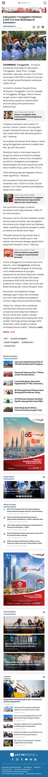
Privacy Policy (7, 769)
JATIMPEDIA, (9, 65)
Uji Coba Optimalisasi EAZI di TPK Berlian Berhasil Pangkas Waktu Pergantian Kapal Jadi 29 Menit (29, 365)
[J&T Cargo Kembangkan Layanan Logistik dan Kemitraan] (8, 743)
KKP (6, 339)
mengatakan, (24, 265)
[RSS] (35, 759)
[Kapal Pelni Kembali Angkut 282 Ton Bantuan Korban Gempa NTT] (24, 689)
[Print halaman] (43, 27)
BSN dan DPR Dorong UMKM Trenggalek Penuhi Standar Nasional (26, 254)
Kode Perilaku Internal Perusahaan (15, 771)
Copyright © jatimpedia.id (11, 767)
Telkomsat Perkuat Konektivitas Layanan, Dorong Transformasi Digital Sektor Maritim (27, 708)
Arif (13, 332)
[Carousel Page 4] (25, 496)
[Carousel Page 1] (17, 496)
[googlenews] (30, 759)
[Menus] (3, 2)
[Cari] (44, 3)
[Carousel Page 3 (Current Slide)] (22, 496)
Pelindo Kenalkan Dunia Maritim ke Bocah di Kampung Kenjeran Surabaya (28, 733)
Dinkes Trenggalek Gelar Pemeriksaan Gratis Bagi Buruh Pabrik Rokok (28, 116)
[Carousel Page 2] (20, 496)
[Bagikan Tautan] (34, 27)
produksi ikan (9, 346)
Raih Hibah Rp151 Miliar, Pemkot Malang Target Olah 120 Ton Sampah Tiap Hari (28, 410)
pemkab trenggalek (19, 339)
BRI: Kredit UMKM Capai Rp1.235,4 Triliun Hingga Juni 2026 (21, 490)
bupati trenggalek (11, 342)
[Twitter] (21, 759)
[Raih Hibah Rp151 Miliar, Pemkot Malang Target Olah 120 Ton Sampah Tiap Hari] (8, 409)
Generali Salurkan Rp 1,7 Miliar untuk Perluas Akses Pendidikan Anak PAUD (29, 374)
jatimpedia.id (9, 26)
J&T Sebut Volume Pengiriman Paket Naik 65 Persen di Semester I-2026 (24, 526)
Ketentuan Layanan (33, 774)
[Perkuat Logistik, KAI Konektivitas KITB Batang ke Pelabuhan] (8, 725)
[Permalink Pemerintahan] (44, 612)
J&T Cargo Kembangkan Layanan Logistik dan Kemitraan (27, 741)
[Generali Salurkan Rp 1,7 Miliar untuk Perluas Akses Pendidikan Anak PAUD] (8, 374)
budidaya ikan (27, 342)
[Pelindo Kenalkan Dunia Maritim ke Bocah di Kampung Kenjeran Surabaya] (8, 734)
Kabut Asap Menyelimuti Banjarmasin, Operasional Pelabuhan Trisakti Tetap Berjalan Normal (25, 518)
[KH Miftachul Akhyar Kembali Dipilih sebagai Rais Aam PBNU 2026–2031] (8, 400)
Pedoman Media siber (22, 769)
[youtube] (26, 759)
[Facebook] (12, 759)
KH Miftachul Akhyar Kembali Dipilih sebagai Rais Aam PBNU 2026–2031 (29, 401)
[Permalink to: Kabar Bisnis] (44, 477)
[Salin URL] (38, 27)
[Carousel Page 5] (28, 496)
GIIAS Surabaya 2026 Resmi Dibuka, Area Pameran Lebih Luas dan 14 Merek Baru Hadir (24, 542)
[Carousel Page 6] (31, 496)
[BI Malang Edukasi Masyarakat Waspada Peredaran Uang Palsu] (8, 392)
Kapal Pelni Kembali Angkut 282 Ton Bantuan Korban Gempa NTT (22, 701)
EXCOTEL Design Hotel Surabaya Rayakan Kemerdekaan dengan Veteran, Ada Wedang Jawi (24, 510)
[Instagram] (17, 759)
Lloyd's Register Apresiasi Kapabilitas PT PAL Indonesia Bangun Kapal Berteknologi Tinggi (28, 384)
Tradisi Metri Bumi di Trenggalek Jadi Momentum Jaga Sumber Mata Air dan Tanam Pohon (28, 199)
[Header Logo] (24, 3)
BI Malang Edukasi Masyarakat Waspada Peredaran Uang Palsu (29, 392)
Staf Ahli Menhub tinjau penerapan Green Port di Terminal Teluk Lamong (25, 534)
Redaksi (37, 767)
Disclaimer (28, 767)
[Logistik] (44, 677)
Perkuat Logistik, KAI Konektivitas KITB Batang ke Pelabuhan (28, 725)
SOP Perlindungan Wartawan (13, 774)
